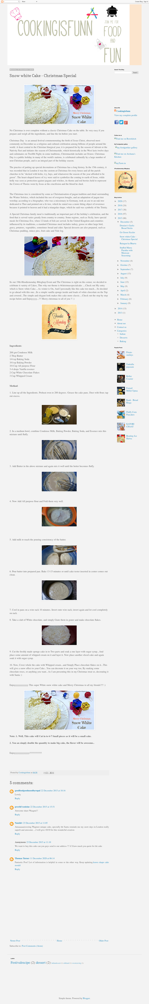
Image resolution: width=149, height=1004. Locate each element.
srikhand (66, 963)
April (123, 290)
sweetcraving (76, 963)
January (124, 303)
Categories (122, 330)
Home (59, 940)
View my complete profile (125, 115)
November (125, 260)
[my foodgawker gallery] (126, 147)
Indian (122, 333)
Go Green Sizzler (127, 232)
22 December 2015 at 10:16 (53, 790)
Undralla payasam (130, 365)
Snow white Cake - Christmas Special (129, 238)
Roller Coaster (129, 377)
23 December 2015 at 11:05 (35, 822)
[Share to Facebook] (51, 773)
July (122, 277)
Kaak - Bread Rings (132, 401)
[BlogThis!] (47, 773)
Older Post (103, 940)
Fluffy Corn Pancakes (131, 413)
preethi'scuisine (22, 806)
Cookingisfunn (123, 111)
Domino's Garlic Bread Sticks (127, 227)
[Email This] (45, 773)
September (125, 269)
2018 (120, 205)
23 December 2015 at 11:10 (39, 842)
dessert (41, 962)
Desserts (123, 337)
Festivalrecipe (20, 962)
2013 (120, 312)
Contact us (121, 327)
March (123, 294)
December (125, 221)
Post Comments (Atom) (32, 945)
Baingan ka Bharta (128, 243)
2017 (120, 209)
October (124, 265)
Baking (123, 341)
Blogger (86, 998)
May (122, 286)
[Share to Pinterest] (53, 773)
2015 (120, 218)
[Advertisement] (59, 921)
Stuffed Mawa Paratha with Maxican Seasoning (126, 251)
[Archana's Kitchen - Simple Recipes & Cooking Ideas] (126, 156)
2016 (120, 213)
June (122, 281)
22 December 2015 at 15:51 (42, 806)
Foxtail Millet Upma (132, 389)
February (124, 298)
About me (121, 323)
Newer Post (15, 940)
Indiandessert (56, 963)
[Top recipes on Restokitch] (125, 138)
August (123, 273)
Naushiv (18, 822)
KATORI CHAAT (130, 425)
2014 (120, 308)
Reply (17, 798)
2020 (120, 201)
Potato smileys (129, 353)
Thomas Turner (22, 858)
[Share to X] (49, 773)
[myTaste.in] (120, 163)
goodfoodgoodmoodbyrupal (27, 790)
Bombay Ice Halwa (131, 437)
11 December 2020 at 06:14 (42, 858)
